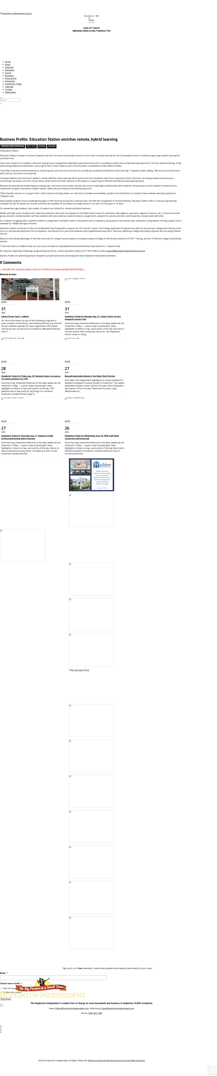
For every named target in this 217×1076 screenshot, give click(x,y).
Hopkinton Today (13, 84)
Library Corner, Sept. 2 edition (15, 316)
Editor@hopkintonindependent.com (72, 1008)
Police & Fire (10, 78)
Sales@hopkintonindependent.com (117, 1008)
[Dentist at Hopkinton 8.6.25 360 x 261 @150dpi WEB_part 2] (91, 934)
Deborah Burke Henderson (12, 146)
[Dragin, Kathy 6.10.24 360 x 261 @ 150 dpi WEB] (91, 898)
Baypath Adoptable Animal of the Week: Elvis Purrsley (90, 376)
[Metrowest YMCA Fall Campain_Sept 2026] (91, 651)
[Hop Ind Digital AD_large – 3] (91, 476)
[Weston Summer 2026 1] (91, 863)
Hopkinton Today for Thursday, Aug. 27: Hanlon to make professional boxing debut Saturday (27, 437)
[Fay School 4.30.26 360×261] (91, 580)
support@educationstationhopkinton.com (125, 251)
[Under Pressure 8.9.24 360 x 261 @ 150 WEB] (91, 792)
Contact (8, 89)
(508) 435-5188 (95, 1013)
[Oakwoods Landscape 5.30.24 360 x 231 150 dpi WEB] (91, 615)
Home (8, 61)
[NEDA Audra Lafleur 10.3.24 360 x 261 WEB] (91, 827)
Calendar (9, 86)
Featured (9, 67)
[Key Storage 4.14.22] (91, 686)
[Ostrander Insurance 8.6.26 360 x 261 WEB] (91, 757)
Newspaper (10, 92)
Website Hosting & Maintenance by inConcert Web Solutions (116, 1060)
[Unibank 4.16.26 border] (91, 721)
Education (9, 70)
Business (9, 75)
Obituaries (10, 81)
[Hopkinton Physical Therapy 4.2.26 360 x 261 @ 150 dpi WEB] (91, 511)
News (7, 64)
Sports (8, 72)
